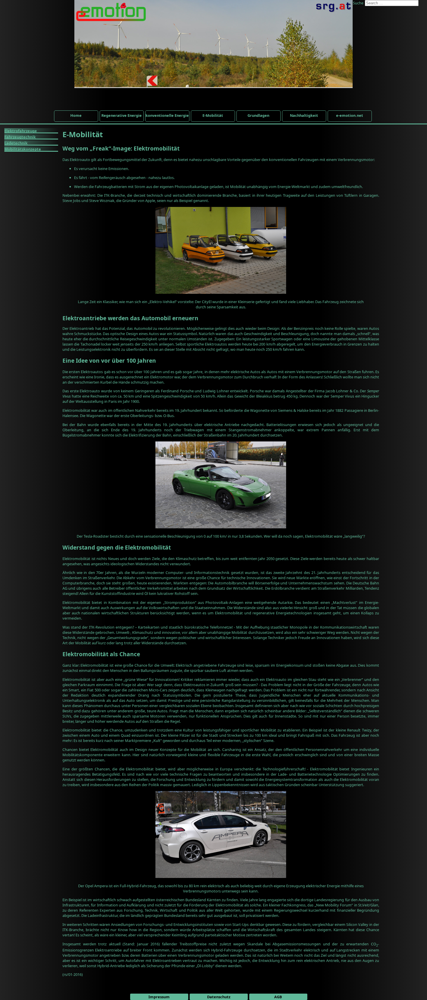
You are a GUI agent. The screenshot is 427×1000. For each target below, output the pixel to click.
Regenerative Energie (121, 115)
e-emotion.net (349, 115)
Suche (358, 3)
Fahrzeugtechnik (20, 136)
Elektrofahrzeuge (20, 130)
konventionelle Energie (167, 115)
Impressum (159, 996)
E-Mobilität (212, 115)
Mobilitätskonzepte (22, 149)
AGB (278, 996)
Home (76, 115)
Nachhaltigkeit (304, 115)
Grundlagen (258, 115)
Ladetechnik (16, 143)
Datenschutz (218, 996)
